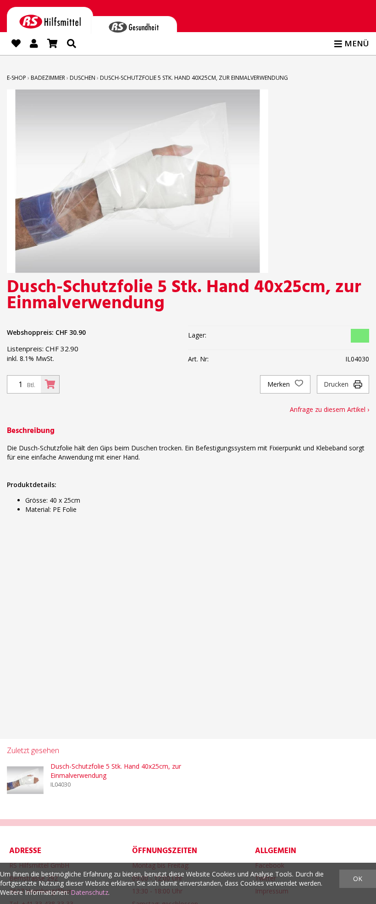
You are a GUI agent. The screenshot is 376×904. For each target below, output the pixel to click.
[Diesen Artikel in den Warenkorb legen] (50, 384)
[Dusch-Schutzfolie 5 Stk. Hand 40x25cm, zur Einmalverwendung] (25, 780)
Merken (279, 384)
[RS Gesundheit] (134, 25)
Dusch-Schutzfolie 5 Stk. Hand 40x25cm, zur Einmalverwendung (194, 78)
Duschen (82, 78)
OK (357, 878)
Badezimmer (48, 78)
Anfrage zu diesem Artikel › (329, 409)
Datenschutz (89, 892)
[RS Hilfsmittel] (50, 20)
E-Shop (16, 78)
